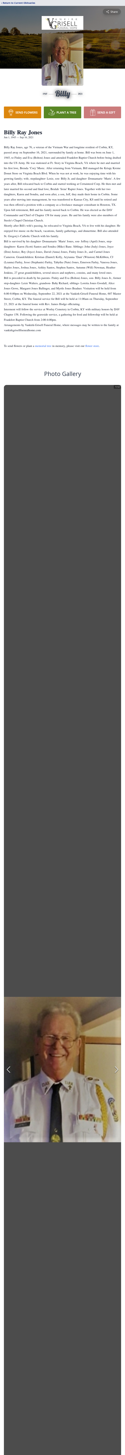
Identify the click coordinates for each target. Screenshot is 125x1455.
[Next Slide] (116, 1070)
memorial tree (43, 346)
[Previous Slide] (8, 1070)
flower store (92, 346)
